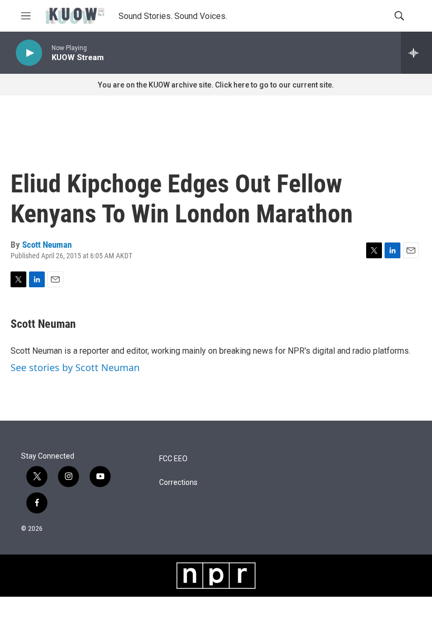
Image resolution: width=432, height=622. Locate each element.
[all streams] (416, 53)
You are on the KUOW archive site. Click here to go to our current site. (216, 85)
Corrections (178, 483)
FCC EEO (173, 459)
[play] (29, 53)
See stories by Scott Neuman (75, 367)
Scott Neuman (47, 244)
